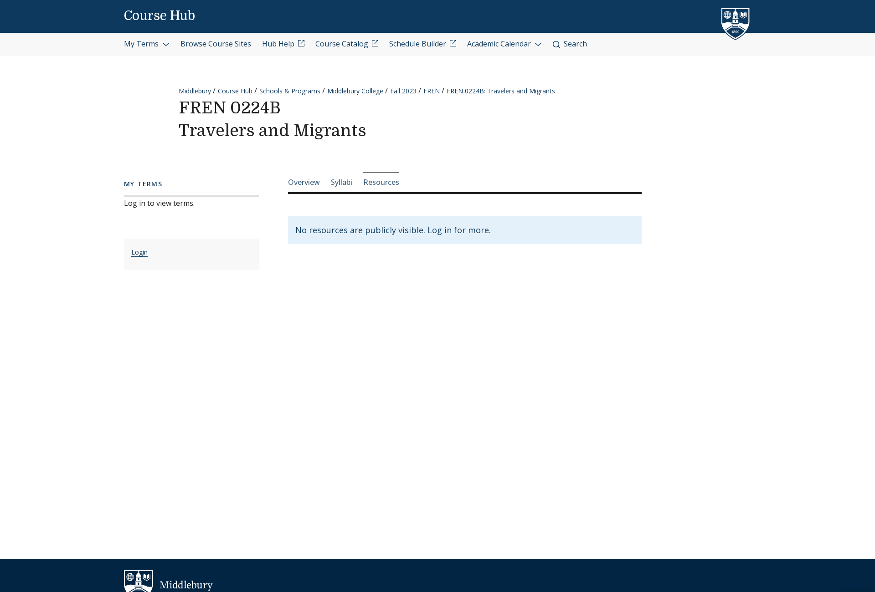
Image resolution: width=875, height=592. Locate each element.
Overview (304, 182)
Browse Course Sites (215, 44)
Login (139, 252)
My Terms (142, 44)
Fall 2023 (403, 91)
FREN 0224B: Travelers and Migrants (501, 91)
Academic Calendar (500, 44)
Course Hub (159, 16)
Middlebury (195, 91)
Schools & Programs (289, 91)
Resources (381, 182)
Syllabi (341, 182)
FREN (431, 91)
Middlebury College (355, 91)
